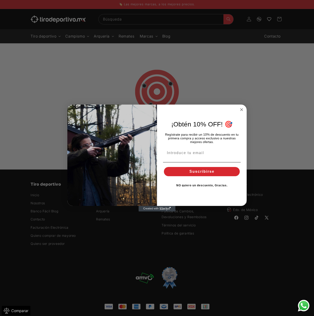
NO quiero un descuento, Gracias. (202, 185)
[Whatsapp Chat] (303, 305)
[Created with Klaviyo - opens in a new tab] (157, 208)
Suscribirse (201, 171)
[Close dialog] (241, 109)
